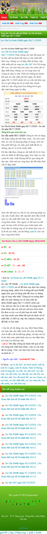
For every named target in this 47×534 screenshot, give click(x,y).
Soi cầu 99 (35, 373)
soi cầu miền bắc (17, 380)
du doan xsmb (30, 364)
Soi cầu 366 (11, 373)
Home (4, 17)
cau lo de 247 (16, 364)
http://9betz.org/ (18, 532)
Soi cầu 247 (29, 370)
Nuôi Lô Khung (35, 367)
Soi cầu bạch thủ (20, 377)
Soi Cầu (24, 17)
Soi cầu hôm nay (18, 383)
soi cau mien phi (33, 380)
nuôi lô (41, 364)
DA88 (38, 532)
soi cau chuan (36, 377)
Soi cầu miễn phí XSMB (18, 33)
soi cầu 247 (27, 64)
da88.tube (23, 528)
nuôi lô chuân (21, 367)
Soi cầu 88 (23, 373)
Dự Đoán (14, 17)
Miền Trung (20, 23)
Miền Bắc (6, 23)
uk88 (31, 532)
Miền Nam (34, 23)
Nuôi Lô (34, 17)
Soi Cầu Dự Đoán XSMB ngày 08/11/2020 (21, 40)
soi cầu (19, 370)
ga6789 (4, 532)
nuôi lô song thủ (8, 370)
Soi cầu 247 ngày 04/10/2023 (20, 482)
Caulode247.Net (27, 359)
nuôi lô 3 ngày (7, 367)
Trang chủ (4, 33)
